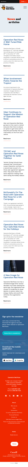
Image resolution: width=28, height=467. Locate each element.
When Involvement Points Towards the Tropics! (13, 81)
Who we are (14, 406)
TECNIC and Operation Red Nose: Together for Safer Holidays (14, 154)
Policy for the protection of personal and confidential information (14, 422)
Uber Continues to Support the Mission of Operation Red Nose (13, 115)
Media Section (14, 435)
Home (14, 444)
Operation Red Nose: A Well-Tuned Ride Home (14, 42)
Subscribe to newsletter (12, 333)
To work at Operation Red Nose (14, 412)
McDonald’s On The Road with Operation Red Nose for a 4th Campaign (14, 196)
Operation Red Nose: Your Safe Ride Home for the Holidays (14, 226)
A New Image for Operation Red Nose (13, 276)
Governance (14, 410)
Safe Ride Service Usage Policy (14, 419)
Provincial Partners (14, 415)
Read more (7, 66)
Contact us (14, 417)
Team (14, 408)
